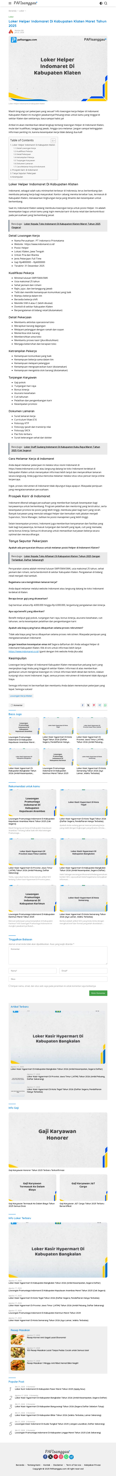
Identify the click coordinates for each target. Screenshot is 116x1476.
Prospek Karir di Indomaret (25, 170)
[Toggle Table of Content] (52, 140)
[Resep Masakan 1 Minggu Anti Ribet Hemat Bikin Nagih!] (18, 1365)
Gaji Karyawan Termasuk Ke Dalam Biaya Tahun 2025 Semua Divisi (32, 1204)
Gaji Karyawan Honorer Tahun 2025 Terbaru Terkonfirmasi (36, 1170)
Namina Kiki (19, 30)
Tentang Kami (33, 1465)
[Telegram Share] (99, 705)
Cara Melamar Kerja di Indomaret (31, 166)
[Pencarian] (105, 3)
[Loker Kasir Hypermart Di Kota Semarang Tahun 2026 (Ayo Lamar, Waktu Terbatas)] (92, 756)
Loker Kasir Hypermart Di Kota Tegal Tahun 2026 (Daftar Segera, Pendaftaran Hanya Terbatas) (57, 739)
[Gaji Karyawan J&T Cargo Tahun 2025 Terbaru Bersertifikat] (83, 1187)
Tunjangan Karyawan (26, 160)
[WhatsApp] (66, 1456)
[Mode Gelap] (101, 3)
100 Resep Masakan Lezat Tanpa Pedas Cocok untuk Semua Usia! (58, 1350)
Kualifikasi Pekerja (25, 151)
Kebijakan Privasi (92, 1465)
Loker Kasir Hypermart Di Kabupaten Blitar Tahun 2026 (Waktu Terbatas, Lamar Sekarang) (58, 1415)
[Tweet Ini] (88, 705)
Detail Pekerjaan (24, 154)
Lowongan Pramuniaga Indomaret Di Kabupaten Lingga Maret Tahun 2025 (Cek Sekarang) (58, 1432)
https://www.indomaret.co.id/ (24, 651)
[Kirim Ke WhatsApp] (105, 705)
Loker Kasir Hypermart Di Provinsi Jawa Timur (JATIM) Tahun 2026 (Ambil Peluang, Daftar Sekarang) (90, 739)
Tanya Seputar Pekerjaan (24, 173)
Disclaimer (58, 1465)
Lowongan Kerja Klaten (21, 696)
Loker (11, 16)
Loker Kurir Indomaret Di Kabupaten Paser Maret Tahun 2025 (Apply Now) (50, 1389)
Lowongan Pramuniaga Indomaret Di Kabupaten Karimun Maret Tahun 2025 (55, 771)
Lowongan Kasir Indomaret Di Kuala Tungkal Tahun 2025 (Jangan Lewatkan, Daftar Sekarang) (60, 1424)
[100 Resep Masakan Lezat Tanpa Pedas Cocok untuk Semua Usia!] (18, 1352)
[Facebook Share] (82, 705)
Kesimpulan (17, 176)
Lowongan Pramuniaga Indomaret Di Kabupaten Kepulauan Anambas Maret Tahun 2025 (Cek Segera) (21, 740)
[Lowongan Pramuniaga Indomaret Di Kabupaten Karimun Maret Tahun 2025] (58, 756)
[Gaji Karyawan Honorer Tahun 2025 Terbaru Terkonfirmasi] (58, 1140)
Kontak (46, 1465)
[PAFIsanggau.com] (25, 3)
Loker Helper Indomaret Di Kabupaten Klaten (33, 145)
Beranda (20, 1465)
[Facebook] (45, 1456)
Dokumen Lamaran (25, 163)
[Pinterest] (55, 1456)
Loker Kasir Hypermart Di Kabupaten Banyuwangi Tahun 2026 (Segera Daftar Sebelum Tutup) (59, 1406)
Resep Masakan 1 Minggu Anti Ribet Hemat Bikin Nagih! (52, 1363)
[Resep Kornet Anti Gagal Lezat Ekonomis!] (18, 1339)
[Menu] (10, 3)
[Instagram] (61, 1456)
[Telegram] (71, 1457)
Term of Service (73, 1465)
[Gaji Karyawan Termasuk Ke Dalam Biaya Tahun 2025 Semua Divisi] (32, 1187)
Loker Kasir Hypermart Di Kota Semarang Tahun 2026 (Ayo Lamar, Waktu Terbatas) (91, 771)
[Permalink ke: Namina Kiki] (11, 31)
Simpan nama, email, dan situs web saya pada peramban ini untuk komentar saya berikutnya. (53, 986)
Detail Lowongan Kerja (26, 148)
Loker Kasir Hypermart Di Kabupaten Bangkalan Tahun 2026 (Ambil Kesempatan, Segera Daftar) (22, 771)
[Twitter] (50, 1456)
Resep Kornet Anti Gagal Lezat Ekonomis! (46, 1337)
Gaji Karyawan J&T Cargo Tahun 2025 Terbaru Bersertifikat (82, 1204)
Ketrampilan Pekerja (25, 157)
